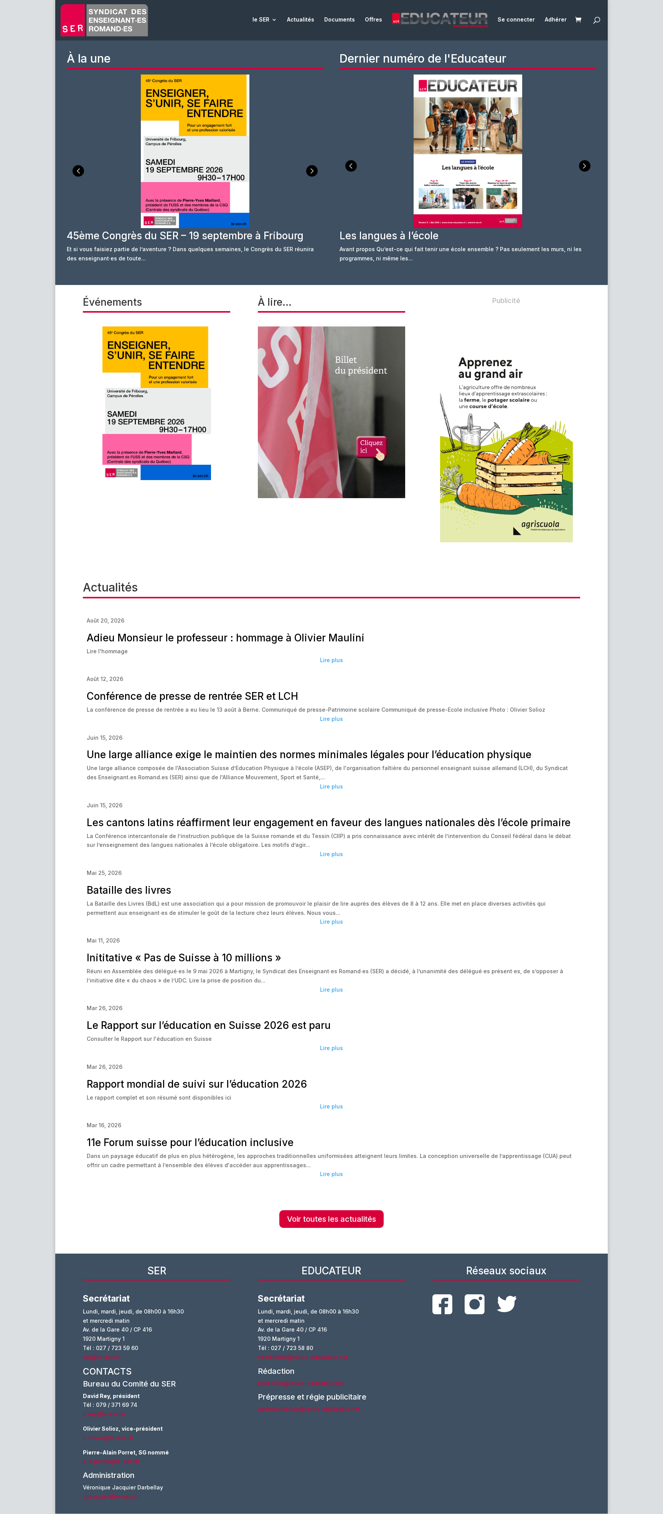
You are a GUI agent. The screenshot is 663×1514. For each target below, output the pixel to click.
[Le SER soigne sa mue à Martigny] (331, 412)
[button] (312, 171)
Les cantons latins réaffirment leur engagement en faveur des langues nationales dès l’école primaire (329, 822)
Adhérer (556, 20)
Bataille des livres (129, 890)
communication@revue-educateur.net (309, 1409)
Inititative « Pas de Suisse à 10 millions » (184, 958)
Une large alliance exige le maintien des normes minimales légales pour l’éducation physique (309, 754)
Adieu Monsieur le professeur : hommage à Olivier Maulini (225, 638)
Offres (373, 20)
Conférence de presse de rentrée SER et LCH (192, 696)
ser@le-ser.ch (101, 1357)
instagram (475, 1304)
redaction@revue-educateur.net (301, 1383)
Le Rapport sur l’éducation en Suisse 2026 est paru (209, 1025)
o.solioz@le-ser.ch (108, 1437)
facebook (442, 1304)
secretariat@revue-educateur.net (303, 1357)
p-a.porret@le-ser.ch (111, 1461)
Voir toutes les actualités (331, 1219)
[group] (195, 174)
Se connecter (516, 20)
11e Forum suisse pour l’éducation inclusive (190, 1142)
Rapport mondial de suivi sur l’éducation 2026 (197, 1084)
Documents (339, 20)
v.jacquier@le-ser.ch (110, 1496)
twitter (507, 1304)
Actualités (300, 20)
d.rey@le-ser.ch (104, 1414)
